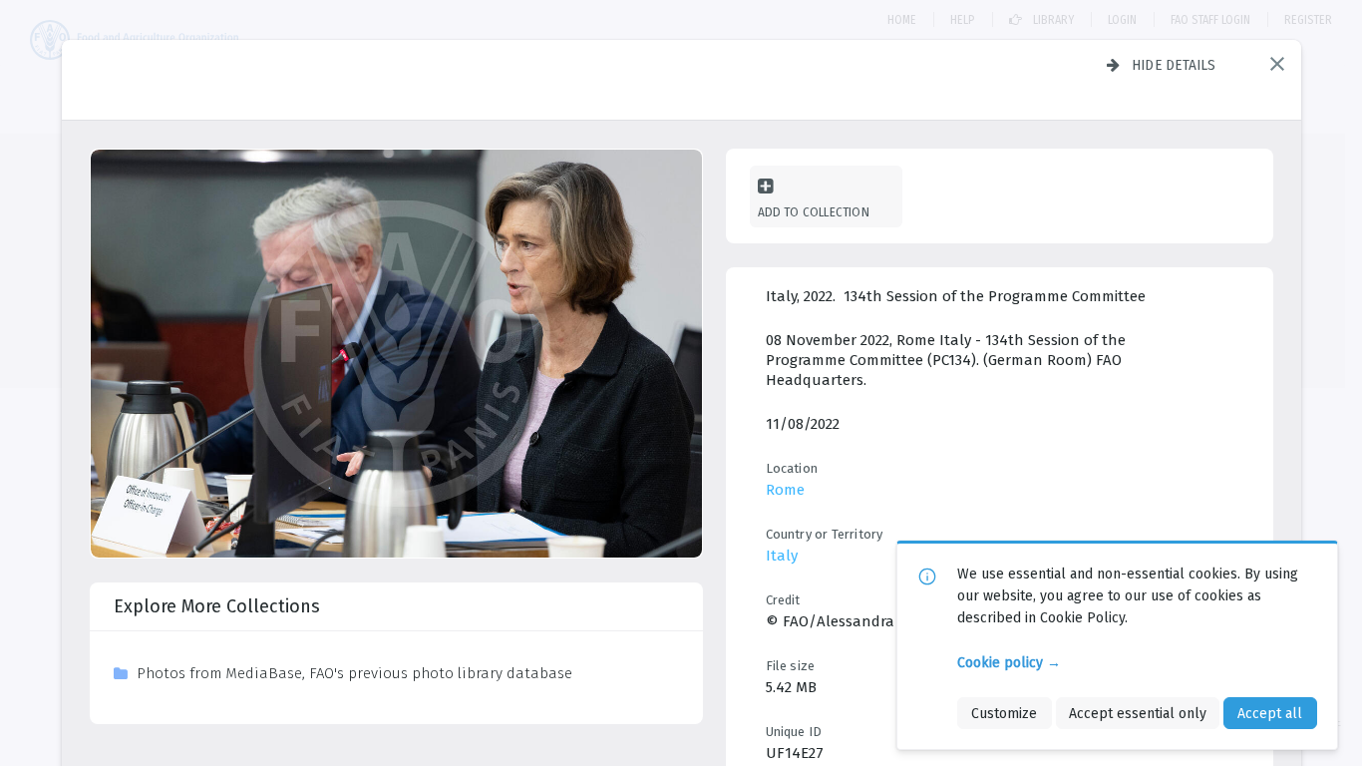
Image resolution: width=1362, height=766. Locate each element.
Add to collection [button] (813, 211)
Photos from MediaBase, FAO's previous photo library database (354, 673)
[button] (1277, 64)
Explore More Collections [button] (217, 606)
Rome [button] (785, 490)
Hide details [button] (1174, 65)
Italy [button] (782, 556)
